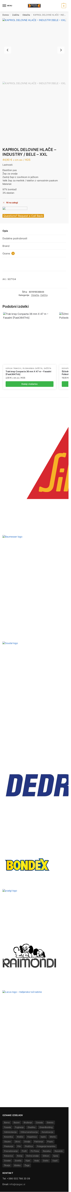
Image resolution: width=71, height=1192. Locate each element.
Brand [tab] (5, 245)
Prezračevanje (11, 1151)
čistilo (45, 1160)
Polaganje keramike (46, 1146)
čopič (55, 1160)
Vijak (27, 1160)
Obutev (7, 1141)
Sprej (55, 1156)
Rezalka (47, 1151)
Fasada (7, 1127)
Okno (17, 1141)
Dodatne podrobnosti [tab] (14, 238)
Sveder (7, 1160)
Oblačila (26, 15)
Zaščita (15, 15)
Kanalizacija (47, 1132)
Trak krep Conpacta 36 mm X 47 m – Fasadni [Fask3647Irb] (28, 373)
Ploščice (29, 1146)
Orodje (27, 1141)
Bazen (17, 1122)
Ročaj (19, 1156)
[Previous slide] (7, 50)
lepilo (43, 1137)
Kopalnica (32, 1137)
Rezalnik (59, 1151)
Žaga (27, 1165)
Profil (24, 1151)
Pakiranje (38, 1141)
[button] (63, 5)
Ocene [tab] (8, 253)
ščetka (17, 1165)
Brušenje (28, 1122)
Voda (36, 1160)
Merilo (53, 1137)
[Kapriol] (14, 210)
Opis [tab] (5, 230)
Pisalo (50, 1141)
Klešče (20, 1137)
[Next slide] (60, 50)
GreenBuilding (46, 1127)
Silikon (46, 1156)
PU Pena (35, 1151)
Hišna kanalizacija (29, 1132)
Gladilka (31, 1127)
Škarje (7, 1165)
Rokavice (8, 1156)
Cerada (39, 1122)
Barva (7, 1122)
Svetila (18, 1160)
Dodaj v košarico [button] (29, 384)
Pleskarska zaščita (33, 368)
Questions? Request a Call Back (23, 215)
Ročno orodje (32, 1156)
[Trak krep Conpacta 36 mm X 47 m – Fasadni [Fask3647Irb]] (29, 338)
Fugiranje (19, 1127)
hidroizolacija (10, 1132)
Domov (5, 15)
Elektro (50, 1122)
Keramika (8, 1137)
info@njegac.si (17, 1184)
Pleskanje (8, 1146)
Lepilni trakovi (13, 368)
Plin (19, 1146)
